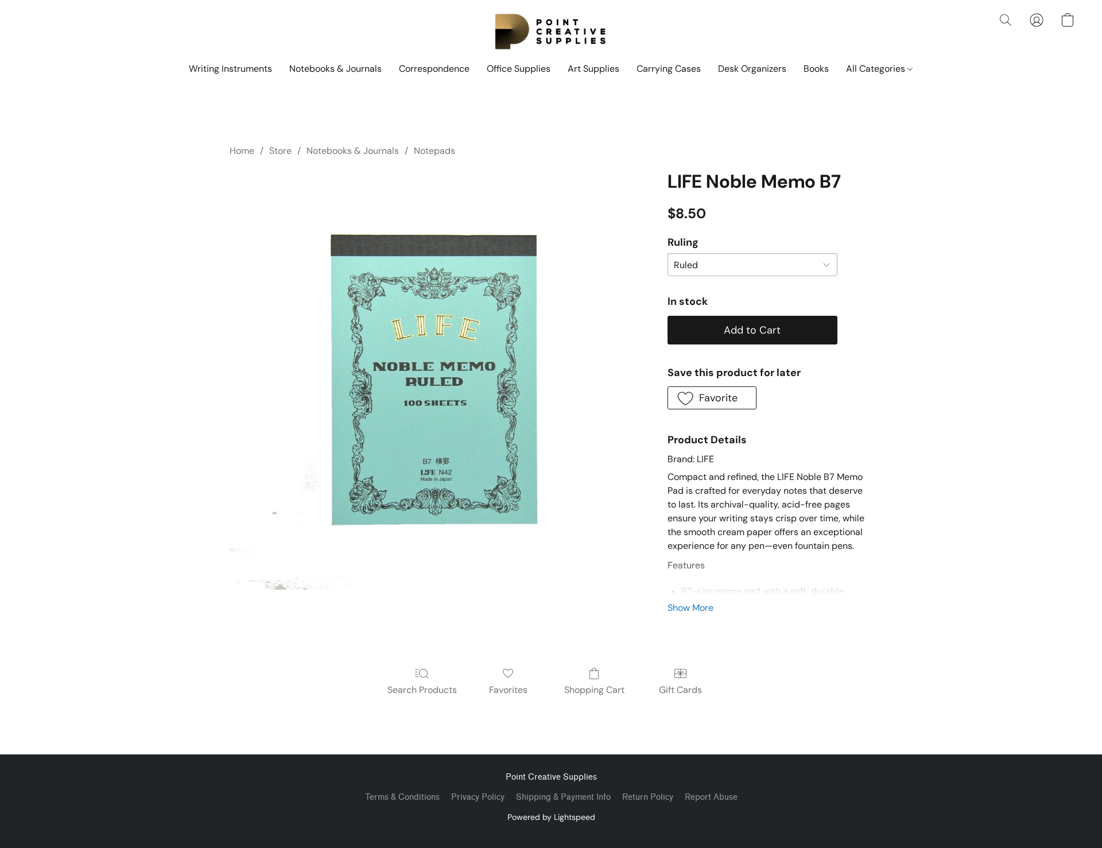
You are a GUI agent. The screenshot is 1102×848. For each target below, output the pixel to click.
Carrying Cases (669, 69)
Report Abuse (711, 797)
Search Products (422, 690)
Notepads (434, 151)
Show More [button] (690, 608)
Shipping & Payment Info (563, 797)
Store (280, 151)
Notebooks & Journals (335, 69)
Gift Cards (680, 690)
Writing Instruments (230, 69)
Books (816, 69)
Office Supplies (518, 69)
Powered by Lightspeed (551, 817)
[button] (551, 32)
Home (242, 151)
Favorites (508, 690)
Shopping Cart (594, 690)
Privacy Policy (478, 797)
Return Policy (647, 797)
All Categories (876, 69)
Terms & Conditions (402, 797)
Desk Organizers (752, 69)
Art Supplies (593, 69)
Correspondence (434, 69)
